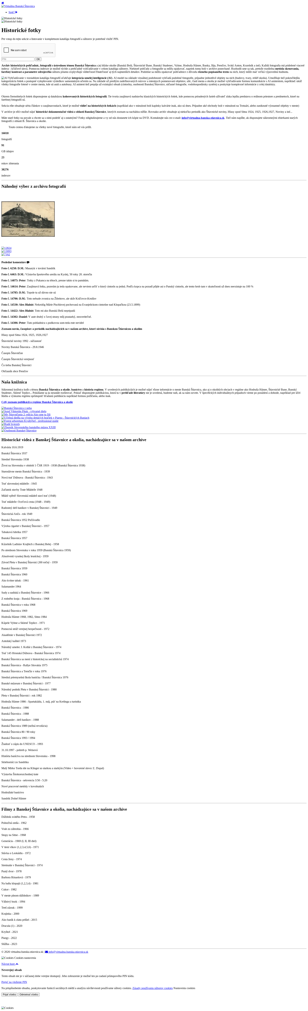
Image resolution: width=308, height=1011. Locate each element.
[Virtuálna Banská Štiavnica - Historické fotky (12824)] (6, 247)
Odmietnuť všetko (29, 994)
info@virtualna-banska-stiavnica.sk (68, 951)
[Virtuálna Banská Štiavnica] (18, 6)
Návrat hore (8, 963)
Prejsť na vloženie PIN (14, 982)
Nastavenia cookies (184, 988)
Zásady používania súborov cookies (152, 988)
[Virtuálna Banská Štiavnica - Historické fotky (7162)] (5, 254)
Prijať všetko (9, 994)
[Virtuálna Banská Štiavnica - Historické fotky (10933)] (28, 244)
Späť (12, 12)
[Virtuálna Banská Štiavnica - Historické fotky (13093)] (6, 251)
